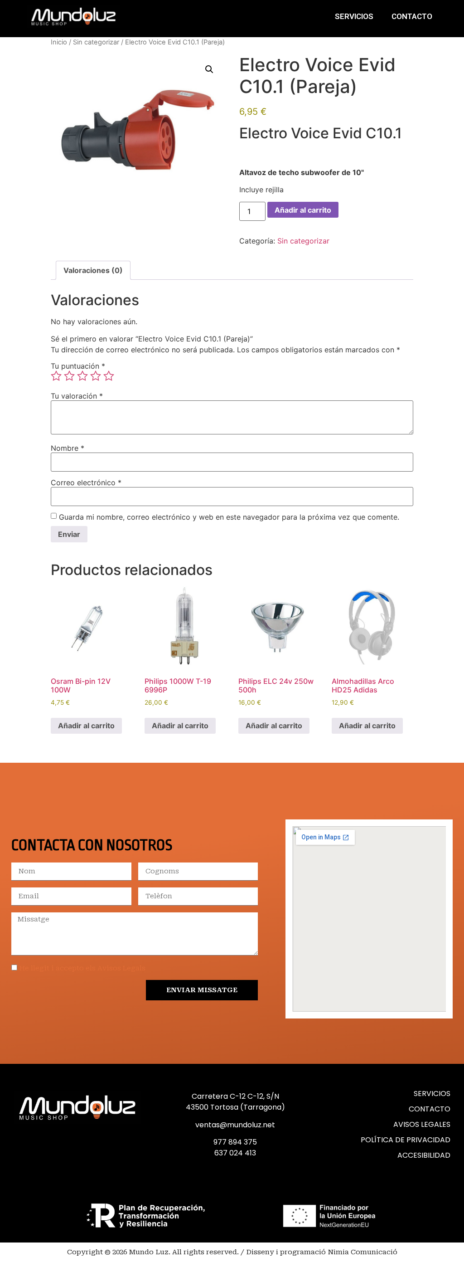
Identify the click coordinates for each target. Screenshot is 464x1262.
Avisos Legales (421, 1124)
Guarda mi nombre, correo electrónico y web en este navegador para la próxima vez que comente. (229, 517)
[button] (209, 69)
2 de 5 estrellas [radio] (69, 375)
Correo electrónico (86, 482)
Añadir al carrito (303, 209)
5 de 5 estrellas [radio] (108, 375)
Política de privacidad (405, 1139)
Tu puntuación (78, 366)
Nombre (67, 448)
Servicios (354, 16)
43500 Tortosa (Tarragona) (235, 1107)
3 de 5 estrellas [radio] (82, 375)
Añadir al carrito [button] (86, 725)
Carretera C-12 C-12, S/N (235, 1096)
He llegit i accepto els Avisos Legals (82, 968)
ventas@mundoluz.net (235, 1125)
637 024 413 (235, 1153)
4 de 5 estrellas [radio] (95, 375)
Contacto (412, 16)
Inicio (59, 42)
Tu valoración (77, 396)
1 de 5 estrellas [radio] (56, 375)
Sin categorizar (96, 42)
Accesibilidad (423, 1155)
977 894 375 (235, 1142)
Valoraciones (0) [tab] (93, 270)
